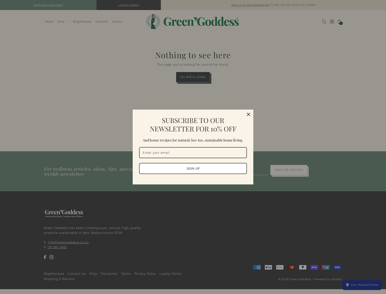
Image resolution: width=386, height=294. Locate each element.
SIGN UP (193, 168)
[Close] (248, 114)
